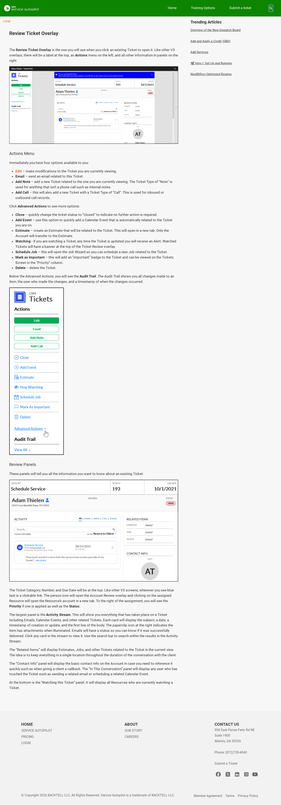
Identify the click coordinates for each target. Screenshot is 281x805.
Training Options (203, 8)
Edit (18, 171)
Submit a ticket (240, 8)
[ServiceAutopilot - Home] (21, 8)
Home (172, 8)
